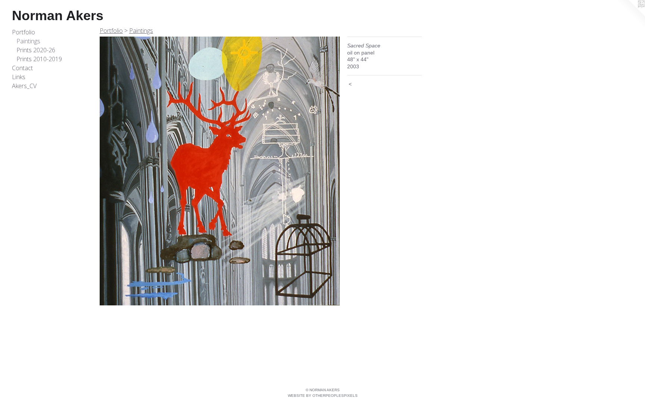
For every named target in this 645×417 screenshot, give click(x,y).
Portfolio (23, 32)
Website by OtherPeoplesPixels (323, 395)
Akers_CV (24, 86)
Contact (22, 68)
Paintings (28, 41)
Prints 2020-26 (35, 50)
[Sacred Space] (220, 171)
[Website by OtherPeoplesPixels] (630, 15)
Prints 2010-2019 (39, 59)
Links (18, 77)
